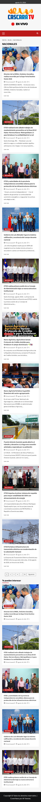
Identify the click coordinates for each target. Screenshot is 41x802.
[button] (4, 33)
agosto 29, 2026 (22, 82)
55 (24, 574)
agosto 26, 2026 (22, 189)
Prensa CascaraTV (10, 82)
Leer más (6, 96)
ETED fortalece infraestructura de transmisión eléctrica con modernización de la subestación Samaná (20, 549)
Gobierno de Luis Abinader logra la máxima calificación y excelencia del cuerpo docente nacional (20, 237)
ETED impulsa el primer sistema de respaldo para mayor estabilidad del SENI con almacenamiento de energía (20, 495)
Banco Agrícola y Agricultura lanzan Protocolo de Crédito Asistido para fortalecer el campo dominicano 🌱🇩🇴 (18, 342)
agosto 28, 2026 (22, 138)
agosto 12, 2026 (22, 555)
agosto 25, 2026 (22, 243)
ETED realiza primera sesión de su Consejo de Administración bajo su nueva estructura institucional (20, 288)
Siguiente (31, 574)
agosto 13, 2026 (22, 501)
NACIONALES (8, 68)
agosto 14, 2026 (22, 450)
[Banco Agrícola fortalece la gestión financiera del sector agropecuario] (20, 375)
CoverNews (14, 798)
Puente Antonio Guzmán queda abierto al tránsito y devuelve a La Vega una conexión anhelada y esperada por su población (20, 444)
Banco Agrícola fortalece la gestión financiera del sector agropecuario (17, 392)
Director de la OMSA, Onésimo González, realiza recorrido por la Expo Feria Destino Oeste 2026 (19, 76)
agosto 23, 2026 (22, 396)
